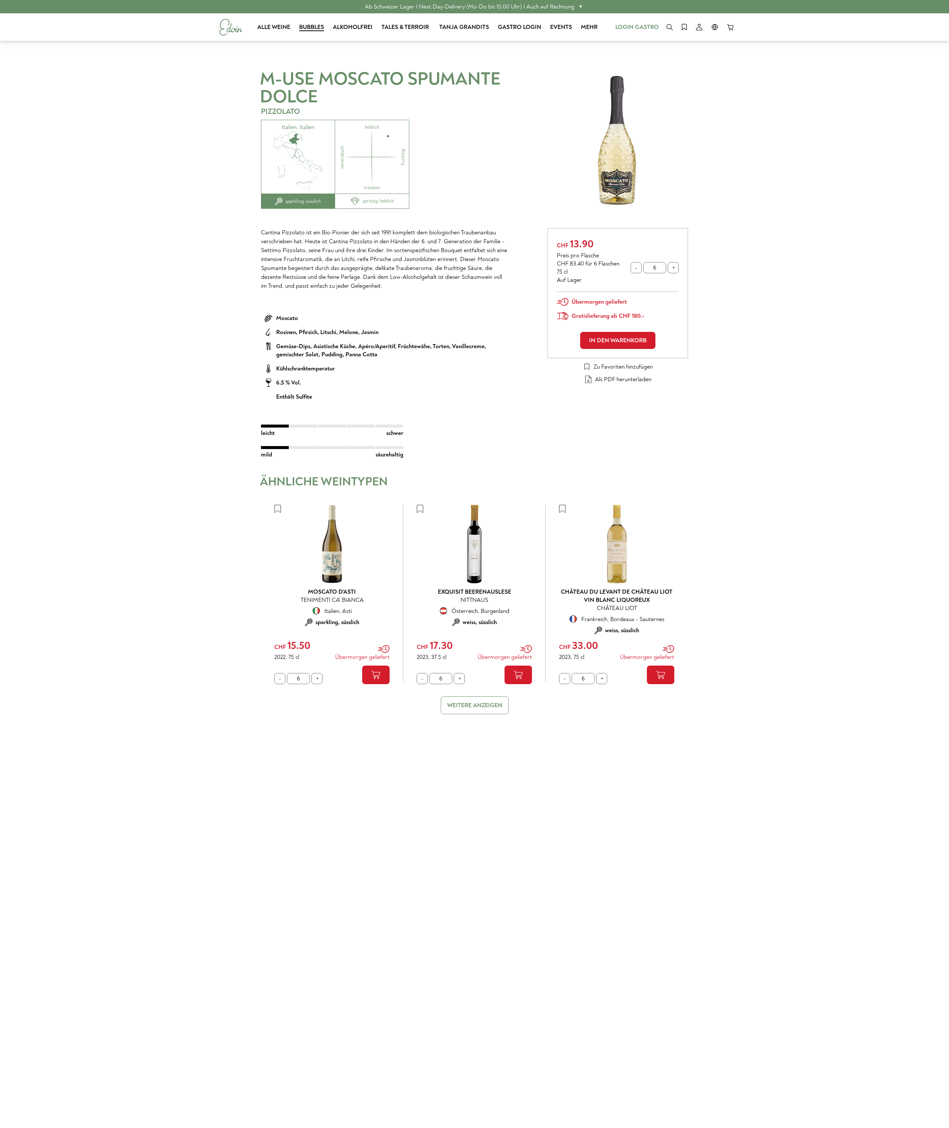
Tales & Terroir (405, 27)
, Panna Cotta (360, 354)
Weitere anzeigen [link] (474, 705)
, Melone (347, 332)
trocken (372, 188)
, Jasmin (368, 332)
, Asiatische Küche (332, 346)
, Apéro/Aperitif (375, 346)
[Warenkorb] (730, 27)
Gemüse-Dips (293, 346)
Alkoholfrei (353, 27)
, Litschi (326, 332)
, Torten (439, 346)
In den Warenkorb (618, 340)
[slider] (332, 426)
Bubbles (311, 27)
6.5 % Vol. (288, 382)
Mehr (589, 27)
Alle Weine (273, 27)
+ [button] (581, 6)
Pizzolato (280, 111)
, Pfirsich (306, 332)
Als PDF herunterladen (623, 379)
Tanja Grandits (464, 27)
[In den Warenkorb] (376, 675)
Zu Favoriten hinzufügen (623, 366)
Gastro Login (519, 27)
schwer (394, 433)
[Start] (230, 27)
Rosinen (286, 332)
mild (266, 454)
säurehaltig (389, 454)
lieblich (372, 127)
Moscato (287, 318)
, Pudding (330, 354)
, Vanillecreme (467, 346)
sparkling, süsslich (303, 201)
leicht (268, 433)
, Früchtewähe (412, 346)
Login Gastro (637, 27)
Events (561, 27)
